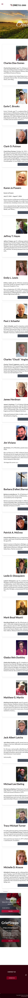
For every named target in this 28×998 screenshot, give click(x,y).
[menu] (2, 4)
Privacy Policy (24, 996)
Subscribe (10, 911)
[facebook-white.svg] (26, 975)
